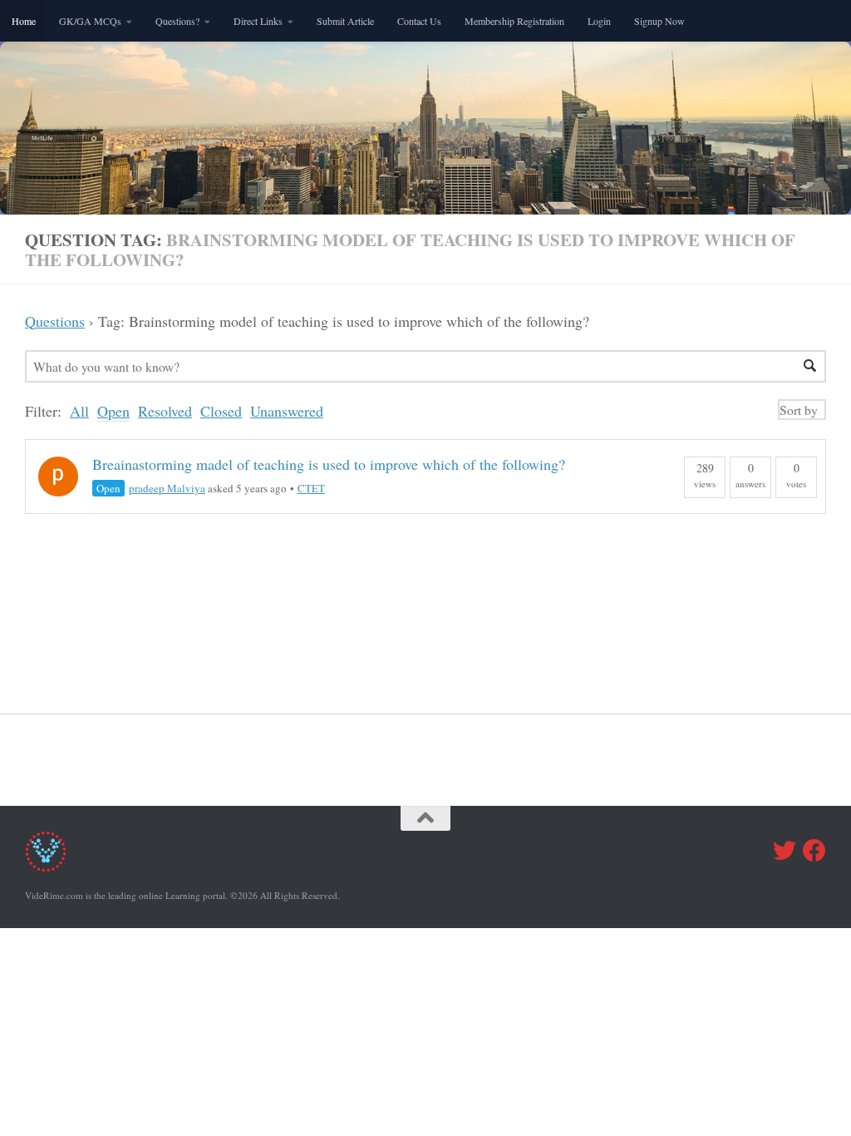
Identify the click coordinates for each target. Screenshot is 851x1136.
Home (24, 20)
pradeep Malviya (167, 488)
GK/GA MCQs (90, 20)
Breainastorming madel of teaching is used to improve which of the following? (328, 464)
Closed (221, 411)
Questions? (177, 20)
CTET (311, 488)
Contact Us (419, 20)
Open (113, 411)
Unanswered (286, 411)
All (79, 411)
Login (599, 20)
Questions (55, 321)
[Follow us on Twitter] (784, 850)
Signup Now (659, 20)
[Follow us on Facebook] (814, 850)
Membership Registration (514, 20)
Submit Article (345, 20)
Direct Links (258, 20)
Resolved (165, 411)
